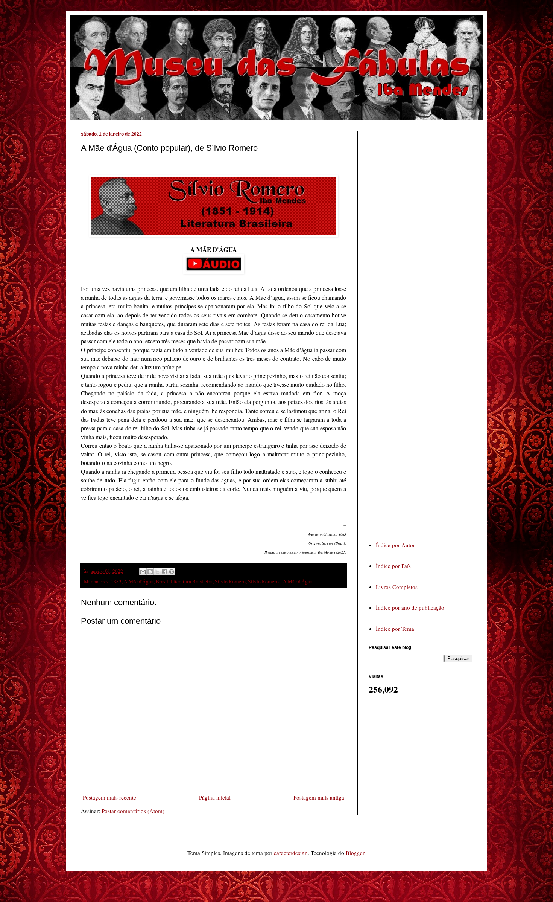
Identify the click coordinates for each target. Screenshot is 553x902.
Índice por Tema (395, 628)
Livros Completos (397, 587)
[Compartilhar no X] (157, 571)
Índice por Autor (395, 545)
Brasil (162, 581)
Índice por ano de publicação (410, 607)
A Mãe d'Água (138, 581)
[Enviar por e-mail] (143, 571)
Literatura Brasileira (191, 581)
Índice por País (393, 565)
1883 (116, 581)
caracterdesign (291, 852)
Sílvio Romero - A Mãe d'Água (280, 581)
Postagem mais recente (109, 797)
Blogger (355, 852)
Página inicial (215, 797)
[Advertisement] (425, 329)
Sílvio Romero (230, 581)
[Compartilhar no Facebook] (164, 571)
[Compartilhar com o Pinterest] (171, 571)
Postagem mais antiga (318, 797)
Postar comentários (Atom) (133, 811)
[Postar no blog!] (150, 571)
